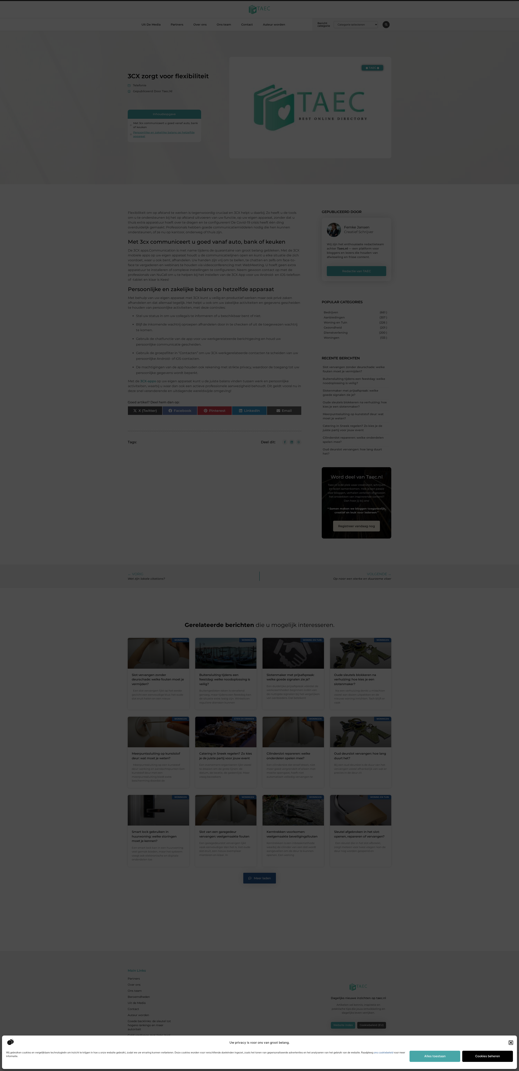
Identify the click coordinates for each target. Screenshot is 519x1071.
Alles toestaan (435, 1056)
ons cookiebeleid (383, 1052)
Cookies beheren (487, 1056)
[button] (511, 1043)
